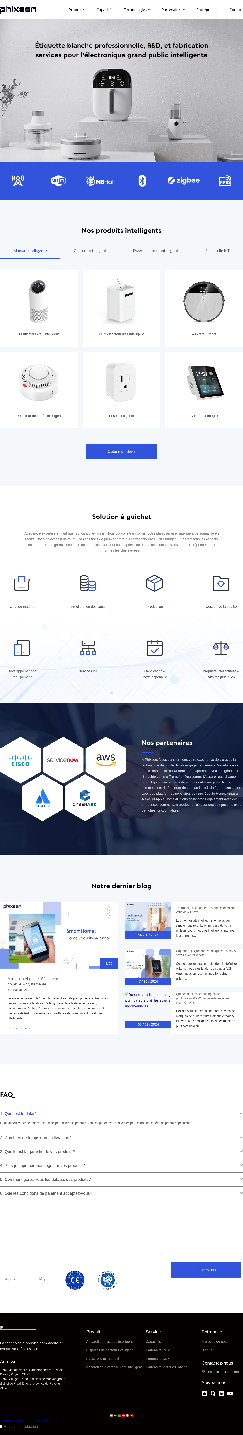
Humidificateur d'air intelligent (121, 334)
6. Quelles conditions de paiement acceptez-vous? (46, 1193)
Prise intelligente (121, 416)
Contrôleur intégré (204, 416)
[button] (121, 1114)
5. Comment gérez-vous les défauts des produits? (45, 1179)
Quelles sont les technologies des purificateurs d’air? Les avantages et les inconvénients (202, 998)
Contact (236, 9)
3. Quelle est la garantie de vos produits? (37, 1151)
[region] (49, 1407)
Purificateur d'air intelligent (39, 334)
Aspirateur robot (204, 334)
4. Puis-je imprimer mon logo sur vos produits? (42, 1165)
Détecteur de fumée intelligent (39, 416)
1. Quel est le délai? (18, 1113)
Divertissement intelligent (155, 250)
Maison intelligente (30, 250)
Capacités (105, 9)
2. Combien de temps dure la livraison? (35, 1137)
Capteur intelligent (90, 250)
